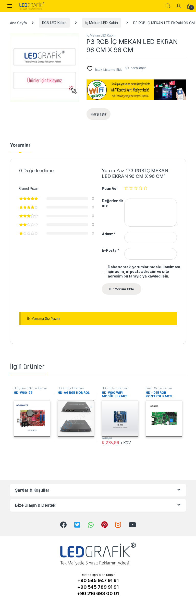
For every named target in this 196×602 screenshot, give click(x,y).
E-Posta (110, 250)
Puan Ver (110, 188)
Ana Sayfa (18, 22)
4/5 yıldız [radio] (140, 188)
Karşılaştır (138, 68)
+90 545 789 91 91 (98, 587)
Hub (16, 388)
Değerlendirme (112, 203)
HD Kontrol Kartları (70, 388)
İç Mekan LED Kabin (101, 22)
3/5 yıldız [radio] (136, 188)
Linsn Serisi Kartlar (34, 388)
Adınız (109, 234)
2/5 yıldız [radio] (131, 188)
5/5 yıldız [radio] (145, 188)
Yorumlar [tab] (20, 145)
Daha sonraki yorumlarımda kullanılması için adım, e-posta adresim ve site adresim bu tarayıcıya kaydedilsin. (144, 271)
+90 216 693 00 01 (98, 593)
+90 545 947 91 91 (98, 580)
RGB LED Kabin (54, 22)
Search (168, 6)
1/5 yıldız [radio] (126, 188)
